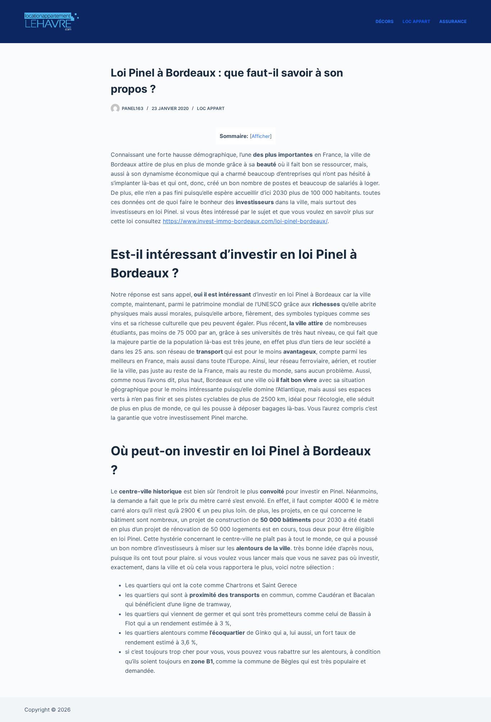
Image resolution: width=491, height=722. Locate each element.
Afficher (261, 136)
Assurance (453, 21)
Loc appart (416, 21)
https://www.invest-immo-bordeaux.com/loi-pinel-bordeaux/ (245, 221)
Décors (385, 21)
